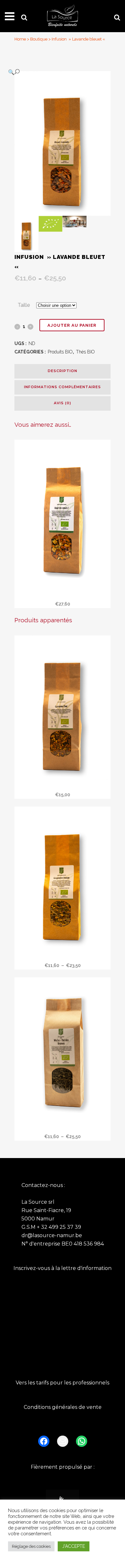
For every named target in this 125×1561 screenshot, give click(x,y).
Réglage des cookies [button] (31, 1546)
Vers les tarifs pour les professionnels (62, 1383)
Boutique (38, 39)
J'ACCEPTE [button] (73, 1546)
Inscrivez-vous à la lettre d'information (62, 1268)
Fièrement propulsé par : (63, 1467)
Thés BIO (85, 351)
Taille (24, 305)
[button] (56, 72)
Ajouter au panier (71, 325)
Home (20, 39)
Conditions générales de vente (63, 1407)
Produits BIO (60, 351)
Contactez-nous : (43, 1185)
